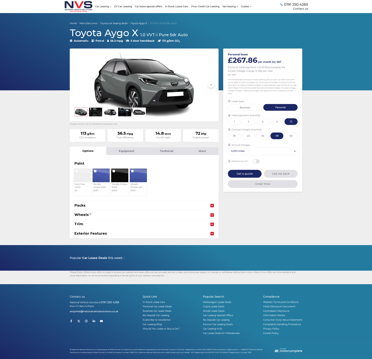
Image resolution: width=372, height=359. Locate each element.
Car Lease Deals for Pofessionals (221, 333)
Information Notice (274, 315)
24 (248, 135)
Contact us (300, 8)
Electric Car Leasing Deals (218, 324)
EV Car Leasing (123, 6)
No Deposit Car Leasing (156, 315)
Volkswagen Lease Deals (217, 302)
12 (291, 121)
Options (87, 151)
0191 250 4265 (110, 302)
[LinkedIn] (94, 321)
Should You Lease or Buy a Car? (161, 328)
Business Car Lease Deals (157, 311)
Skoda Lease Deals (213, 311)
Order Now (262, 183)
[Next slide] (211, 85)
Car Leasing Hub (212, 328)
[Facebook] (71, 321)
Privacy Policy (271, 328)
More (202, 151)
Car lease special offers (148, 6)
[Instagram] (86, 321)
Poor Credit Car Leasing (205, 6)
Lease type (238, 101)
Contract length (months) (247, 129)
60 (291, 135)
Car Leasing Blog (152, 324)
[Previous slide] (77, 85)
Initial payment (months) (246, 115)
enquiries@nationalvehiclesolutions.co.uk (94, 311)
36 (262, 135)
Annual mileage (241, 145)
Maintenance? (240, 161)
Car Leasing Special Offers (218, 315)
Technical (166, 151)
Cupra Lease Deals (213, 306)
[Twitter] (79, 321)
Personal (280, 107)
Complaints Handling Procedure (282, 324)
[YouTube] (101, 321)
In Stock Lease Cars (176, 6)
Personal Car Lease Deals (157, 306)
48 (277, 135)
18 (234, 135)
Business (245, 107)
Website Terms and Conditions (280, 302)
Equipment (126, 151)
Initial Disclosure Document (279, 306)
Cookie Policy (271, 333)
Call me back (281, 173)
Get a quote (245, 173)
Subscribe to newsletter (157, 319)
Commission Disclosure (276, 311)
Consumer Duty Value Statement (282, 319)
